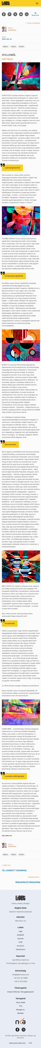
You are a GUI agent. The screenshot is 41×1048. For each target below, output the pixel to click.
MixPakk (20, 1013)
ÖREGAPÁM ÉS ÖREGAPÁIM (27, 882)
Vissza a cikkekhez (33, 23)
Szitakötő (20, 935)
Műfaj (5, 46)
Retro (21, 46)
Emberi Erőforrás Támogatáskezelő (20, 992)
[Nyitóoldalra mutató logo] (20, 898)
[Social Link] (17, 1030)
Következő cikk (33, 877)
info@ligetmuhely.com (20, 975)
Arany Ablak (20, 1002)
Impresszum (20, 949)
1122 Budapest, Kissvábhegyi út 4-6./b (20, 963)
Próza (13, 46)
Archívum (20, 946)
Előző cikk (7, 865)
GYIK (20, 942)
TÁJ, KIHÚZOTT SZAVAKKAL (14, 870)
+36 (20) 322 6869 (20, 978)
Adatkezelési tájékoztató (17, 1043)
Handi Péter (12, 30)
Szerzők (20, 939)
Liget (20, 931)
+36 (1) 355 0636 (20, 981)
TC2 (20, 1006)
